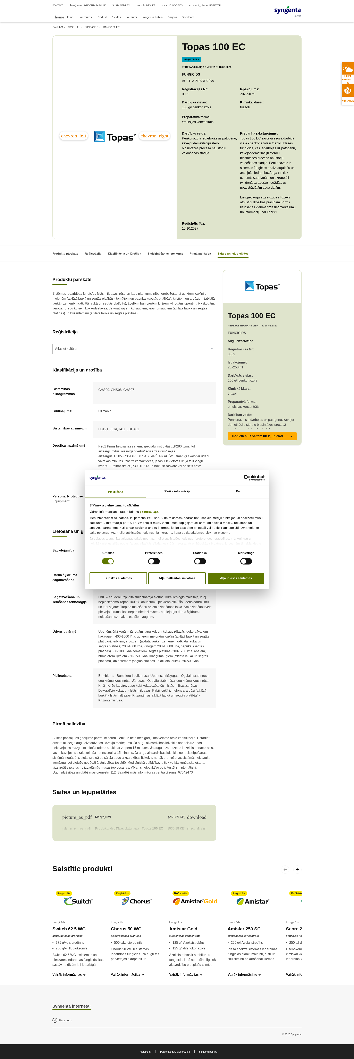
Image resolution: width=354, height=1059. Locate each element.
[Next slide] (297, 869)
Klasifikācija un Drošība (124, 253)
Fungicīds (91, 27)
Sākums (57, 27)
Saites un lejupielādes (233, 253)
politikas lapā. (149, 512)
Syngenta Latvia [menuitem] (152, 17)
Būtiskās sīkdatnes (118, 578)
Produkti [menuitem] (102, 17)
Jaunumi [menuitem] (131, 17)
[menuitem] (64, 16)
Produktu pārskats (65, 253)
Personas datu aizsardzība (175, 1051)
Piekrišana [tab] (115, 492)
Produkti (73, 27)
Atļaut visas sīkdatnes (236, 578)
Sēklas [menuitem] (116, 17)
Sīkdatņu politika (208, 1051)
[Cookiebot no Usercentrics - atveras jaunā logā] (247, 478)
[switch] (154, 561)
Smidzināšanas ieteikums (165, 253)
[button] (262, 436)
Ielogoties (172, 5)
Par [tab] (238, 491)
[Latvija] (287, 9)
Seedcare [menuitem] (188, 17)
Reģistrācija (93, 253)
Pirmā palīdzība (200, 253)
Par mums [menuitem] (85, 17)
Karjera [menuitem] (172, 17)
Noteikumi (145, 1051)
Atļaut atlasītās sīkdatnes (177, 578)
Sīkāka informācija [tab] (177, 491)
